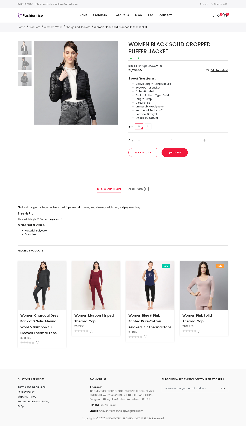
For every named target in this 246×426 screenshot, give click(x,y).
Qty (130, 140)
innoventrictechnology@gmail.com (58, 4)
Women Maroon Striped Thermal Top (94, 318)
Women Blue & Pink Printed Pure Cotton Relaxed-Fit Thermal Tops (149, 321)
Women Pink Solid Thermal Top (197, 318)
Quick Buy (175, 152)
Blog (138, 15)
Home (83, 15)
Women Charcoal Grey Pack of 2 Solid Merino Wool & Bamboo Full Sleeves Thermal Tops (39, 324)
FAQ (150, 15)
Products (100, 15)
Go (222, 388)
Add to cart (144, 152)
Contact (165, 15)
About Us (122, 15)
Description (109, 188)
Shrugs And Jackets (78, 27)
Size (130, 127)
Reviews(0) (138, 188)
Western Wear (53, 27)
